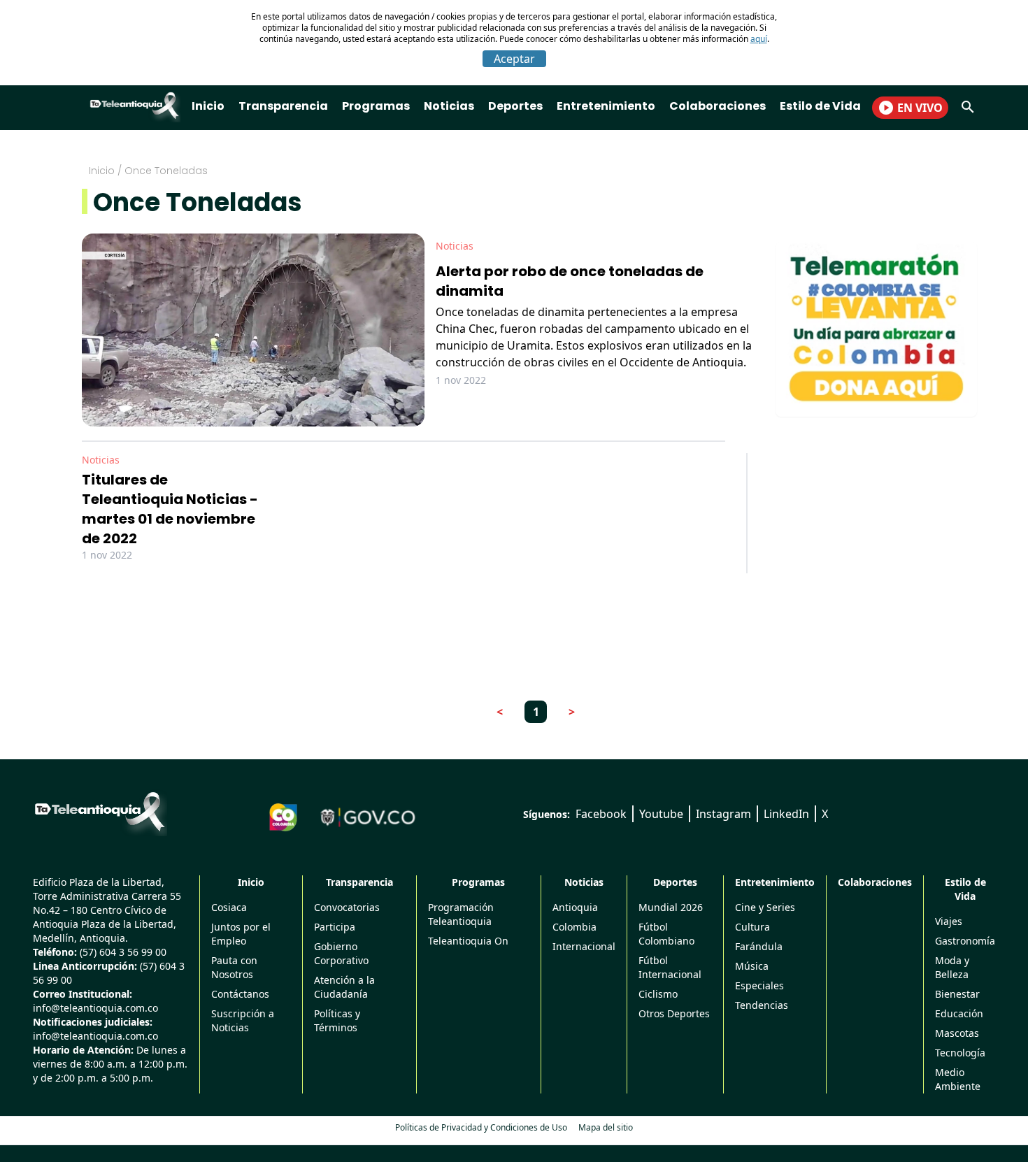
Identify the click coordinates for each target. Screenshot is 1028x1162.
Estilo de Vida (820, 106)
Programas (376, 106)
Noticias (449, 106)
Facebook (601, 814)
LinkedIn (786, 814)
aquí (758, 39)
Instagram (723, 814)
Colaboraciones (717, 106)
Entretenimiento (606, 106)
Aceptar (514, 58)
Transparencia (283, 106)
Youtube (661, 814)
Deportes (515, 106)
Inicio (208, 106)
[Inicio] (100, 811)
